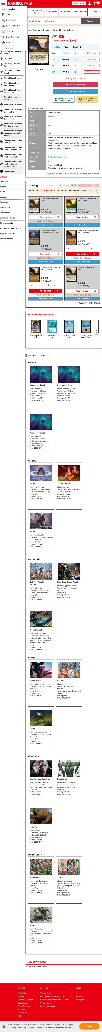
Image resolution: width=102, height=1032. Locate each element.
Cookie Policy (45, 1003)
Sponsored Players (13, 26)
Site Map (21, 988)
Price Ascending (61, 190)
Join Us (79, 988)
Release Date (74, 190)
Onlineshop (10, 9)
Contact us (22, 1013)
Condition (56, 47)
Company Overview (48, 1006)
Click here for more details (58, 1028)
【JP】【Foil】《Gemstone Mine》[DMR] (87, 199)
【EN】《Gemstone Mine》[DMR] (87, 268)
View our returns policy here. (89, 174)
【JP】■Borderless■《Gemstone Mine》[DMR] (49, 231)
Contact (9, 48)
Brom (50, 161)
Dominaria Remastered (57, 157)
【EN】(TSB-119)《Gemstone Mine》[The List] (51, 268)
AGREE (89, 1026)
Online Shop (22, 993)
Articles (9, 15)
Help (8, 43)
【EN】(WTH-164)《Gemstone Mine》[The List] (88, 231)
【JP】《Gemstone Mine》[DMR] (50, 199)
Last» (96, 192)
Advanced (78, 3)
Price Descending (47, 190)
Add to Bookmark (76, 84)
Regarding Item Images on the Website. (61, 174)
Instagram (80, 1000)
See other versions (76, 91)
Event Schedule (12, 37)
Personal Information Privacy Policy (54, 1000)
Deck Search (11, 20)
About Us (44, 988)
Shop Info (10, 31)
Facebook (80, 996)
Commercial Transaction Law (52, 996)
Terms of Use (45, 993)
